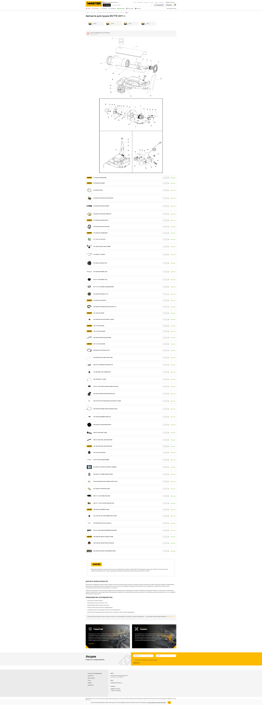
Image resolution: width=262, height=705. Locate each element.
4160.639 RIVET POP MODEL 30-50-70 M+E (105, 481)
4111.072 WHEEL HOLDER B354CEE (103, 286)
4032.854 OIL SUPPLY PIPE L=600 (103, 357)
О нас (134, 2)
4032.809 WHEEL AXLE (100, 271)
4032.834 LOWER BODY (100, 232)
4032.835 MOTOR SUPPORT (101, 206)
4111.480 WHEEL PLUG (100, 279)
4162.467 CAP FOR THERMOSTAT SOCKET (105, 515)
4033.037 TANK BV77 (99, 300)
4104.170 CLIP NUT (99, 239)
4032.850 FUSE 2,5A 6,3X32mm (102, 523)
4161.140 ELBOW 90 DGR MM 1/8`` (103, 364)
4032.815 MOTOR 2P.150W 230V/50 (103, 198)
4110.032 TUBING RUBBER (101, 459)
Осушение (104, 8)
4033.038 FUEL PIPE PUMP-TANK (102, 446)
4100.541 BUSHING (99, 452)
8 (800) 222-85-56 (115, 688)
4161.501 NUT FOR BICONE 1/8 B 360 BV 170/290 (107, 400)
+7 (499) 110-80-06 (115, 690)
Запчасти (139, 8)
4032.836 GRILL (98, 190)
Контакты (161, 2)
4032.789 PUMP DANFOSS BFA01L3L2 (104, 393)
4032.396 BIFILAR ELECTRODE (102, 337)
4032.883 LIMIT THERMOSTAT (102, 372)
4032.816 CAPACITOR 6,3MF (101, 488)
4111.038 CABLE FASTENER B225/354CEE (105, 530)
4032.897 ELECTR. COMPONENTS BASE (104, 550)
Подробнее (91, 643)
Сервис (156, 2)
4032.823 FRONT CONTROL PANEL (103, 536)
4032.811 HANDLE (99, 254)
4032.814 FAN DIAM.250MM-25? (102, 213)
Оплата (151, 2)
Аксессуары (130, 8)
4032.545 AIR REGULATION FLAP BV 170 (104, 306)
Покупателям (140, 2)
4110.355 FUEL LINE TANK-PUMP (102, 439)
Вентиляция (122, 8)
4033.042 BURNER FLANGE (101, 509)
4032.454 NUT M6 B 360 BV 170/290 (103, 319)
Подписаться (136, 662)
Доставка (147, 2)
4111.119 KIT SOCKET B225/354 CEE (103, 503)
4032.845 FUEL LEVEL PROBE (102, 246)
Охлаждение (113, 8)
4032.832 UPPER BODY (100, 177)
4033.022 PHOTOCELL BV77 (101, 350)
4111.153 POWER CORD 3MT (101, 495)
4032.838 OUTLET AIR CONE (101, 226)
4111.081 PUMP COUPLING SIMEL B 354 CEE (105, 386)
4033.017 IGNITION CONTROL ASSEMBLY (105, 467)
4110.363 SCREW (98, 325)
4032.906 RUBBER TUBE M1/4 (102, 416)
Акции (89, 8)
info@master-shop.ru (116, 682)
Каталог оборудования (95, 673)
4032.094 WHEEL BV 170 (100, 294)
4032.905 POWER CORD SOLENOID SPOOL (105, 408)
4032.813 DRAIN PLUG (100, 263)
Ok (169, 702)
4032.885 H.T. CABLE (99, 379)
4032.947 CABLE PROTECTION (102, 424)
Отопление (96, 8)
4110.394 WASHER (99, 343)
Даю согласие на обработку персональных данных (146, 659)
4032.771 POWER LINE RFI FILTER (103, 474)
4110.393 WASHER (99, 331)
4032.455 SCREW (98, 313)
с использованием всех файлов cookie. (156, 702)
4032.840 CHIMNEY (99, 183)
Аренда (170, 5)
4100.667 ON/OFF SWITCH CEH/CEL (103, 543)
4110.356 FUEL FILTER (100, 432)
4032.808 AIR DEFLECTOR (100, 220)
